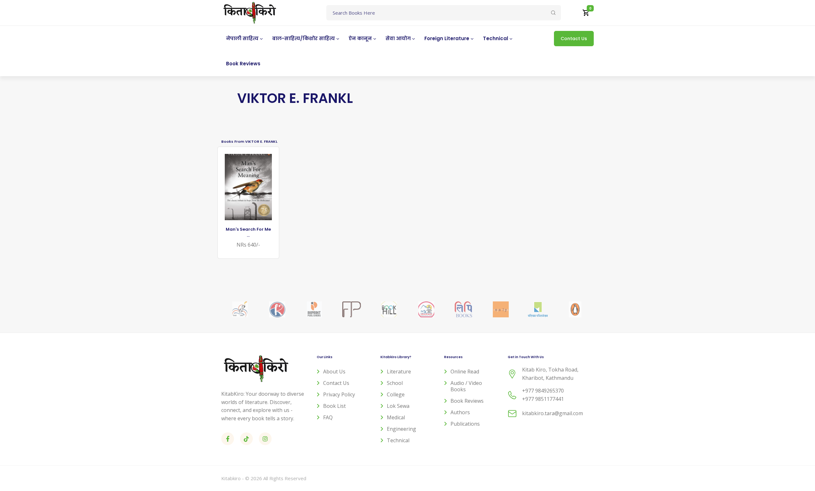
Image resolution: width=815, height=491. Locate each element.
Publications (465, 424)
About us (334, 371)
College (396, 394)
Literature (399, 371)
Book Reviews (467, 401)
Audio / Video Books (466, 386)
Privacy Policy (339, 394)
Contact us (336, 383)
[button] (586, 12)
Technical (398, 440)
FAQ (328, 417)
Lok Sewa (398, 406)
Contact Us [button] (574, 38)
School (395, 383)
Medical (396, 417)
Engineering (401, 429)
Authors (460, 412)
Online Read (464, 371)
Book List (334, 406)
